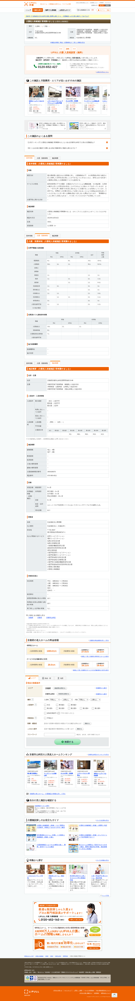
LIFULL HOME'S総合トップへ (82, 2)
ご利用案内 (101, 2)
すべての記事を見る (102, 820)
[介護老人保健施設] (61, 21)
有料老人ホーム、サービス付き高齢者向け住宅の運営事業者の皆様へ (67, 931)
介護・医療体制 (42, 158)
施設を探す (38, 10)
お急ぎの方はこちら (102, 72)
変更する (87, 723)
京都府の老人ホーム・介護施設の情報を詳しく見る (47, 794)
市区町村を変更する (63, 694)
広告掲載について (93, 2)
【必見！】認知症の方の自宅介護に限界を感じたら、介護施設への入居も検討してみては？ (57, 16)
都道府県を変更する (60, 688)
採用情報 (96, 993)
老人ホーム (41, 972)
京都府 (30, 618)
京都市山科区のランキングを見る (98, 754)
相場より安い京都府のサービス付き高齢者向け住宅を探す (91, 670)
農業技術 (98, 972)
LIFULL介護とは (57, 990)
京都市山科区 (51, 618)
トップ (28, 10)
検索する (69, 742)
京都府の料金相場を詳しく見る (99, 640)
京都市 (39, 618)
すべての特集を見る (102, 860)
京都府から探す (101, 688)
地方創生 (47, 972)
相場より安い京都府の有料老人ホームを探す (95, 656)
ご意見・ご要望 (78, 990)
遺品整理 (81, 972)
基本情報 (29, 158)
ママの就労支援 (55, 972)
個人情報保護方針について (103, 990)
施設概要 (55, 158)
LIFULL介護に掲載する (86, 993)
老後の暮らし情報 (90, 972)
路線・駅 (47, 678)
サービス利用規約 (89, 990)
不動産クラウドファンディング (69, 972)
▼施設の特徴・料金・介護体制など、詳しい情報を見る (67, 42)
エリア (33, 678)
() (65, 713)
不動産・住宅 (28, 972)
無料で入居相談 (50, 10)
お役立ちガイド (65, 10)
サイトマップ (108, 2)
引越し (34, 972)
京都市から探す (101, 694)
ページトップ (114, 996)
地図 (61, 678)
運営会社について (106, 993)
